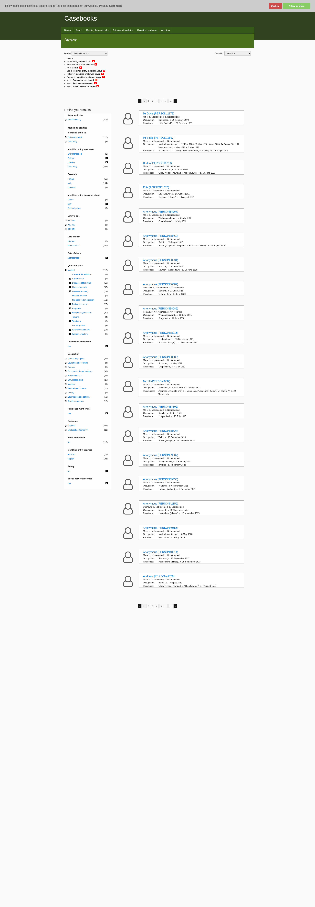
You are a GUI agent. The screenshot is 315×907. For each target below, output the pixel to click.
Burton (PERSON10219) (157, 163)
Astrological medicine (123, 30)
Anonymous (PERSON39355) (160, 479)
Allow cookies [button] (296, 6)
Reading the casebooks (97, 30)
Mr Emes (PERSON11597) (158, 137)
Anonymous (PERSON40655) (160, 527)
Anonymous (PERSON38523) (160, 431)
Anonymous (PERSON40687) (160, 284)
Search (78, 30)
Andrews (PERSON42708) (158, 576)
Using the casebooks (147, 30)
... (165, 101)
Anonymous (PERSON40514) (160, 552)
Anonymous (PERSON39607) (160, 455)
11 (170, 101)
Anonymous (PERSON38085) (160, 308)
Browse (67, 30)
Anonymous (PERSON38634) (160, 260)
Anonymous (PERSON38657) (160, 211)
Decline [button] (275, 6)
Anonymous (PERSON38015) (160, 332)
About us (165, 30)
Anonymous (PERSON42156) (160, 503)
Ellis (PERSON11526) (156, 187)
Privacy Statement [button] (110, 5)
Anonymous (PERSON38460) (160, 235)
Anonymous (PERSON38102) (160, 406)
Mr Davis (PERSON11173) (158, 113)
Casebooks (80, 18)
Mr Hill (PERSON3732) (156, 381)
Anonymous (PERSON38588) (160, 357)
